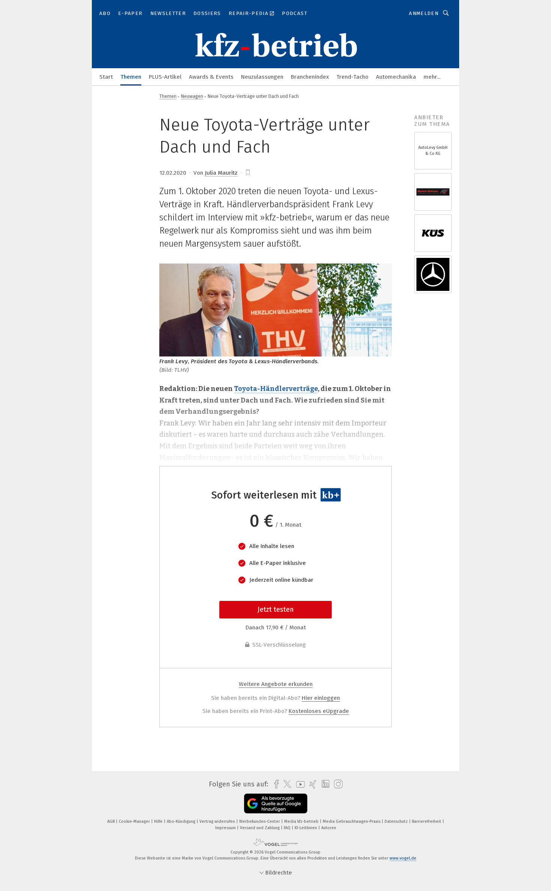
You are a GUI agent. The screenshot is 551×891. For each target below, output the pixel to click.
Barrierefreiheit (427, 821)
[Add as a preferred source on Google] (275, 803)
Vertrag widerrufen (217, 821)
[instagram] (336, 784)
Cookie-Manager (135, 821)
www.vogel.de (402, 858)
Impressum (226, 827)
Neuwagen (192, 96)
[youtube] (298, 784)
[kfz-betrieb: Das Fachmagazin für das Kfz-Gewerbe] (106, 76)
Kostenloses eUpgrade (319, 711)
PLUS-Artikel (165, 76)
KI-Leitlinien (306, 827)
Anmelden (424, 13)
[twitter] (285, 784)
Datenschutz (397, 821)
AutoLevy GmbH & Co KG (433, 150)
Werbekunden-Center (260, 821)
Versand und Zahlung (260, 827)
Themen (130, 76)
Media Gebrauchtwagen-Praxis (352, 821)
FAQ (288, 827)
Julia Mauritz (221, 172)
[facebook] (274, 784)
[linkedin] (323, 784)
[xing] (311, 784)
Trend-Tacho (352, 76)
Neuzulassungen (262, 76)
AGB (111, 821)
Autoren (328, 827)
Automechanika (396, 76)
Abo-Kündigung (181, 821)
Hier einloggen (321, 698)
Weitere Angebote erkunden (276, 684)
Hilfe (159, 821)
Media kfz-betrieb (302, 821)
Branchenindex (310, 76)
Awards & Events (211, 76)
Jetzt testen (276, 609)
